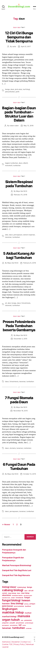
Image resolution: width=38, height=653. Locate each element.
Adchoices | (7, 642)
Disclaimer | (16, 642)
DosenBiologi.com (16, 637)
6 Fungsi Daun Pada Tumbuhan (19, 466)
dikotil (25, 163)
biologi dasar (9, 587)
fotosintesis (26, 303)
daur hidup (25, 593)
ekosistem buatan (17, 595)
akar (6, 235)
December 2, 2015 (20, 339)
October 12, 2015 (29, 474)
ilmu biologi (17, 603)
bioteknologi (21, 587)
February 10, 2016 (20, 195)
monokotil (8, 165)
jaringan (32, 604)
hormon (6, 603)
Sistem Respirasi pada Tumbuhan (19, 184)
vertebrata (28, 628)
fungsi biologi (11, 600)
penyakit (12, 623)
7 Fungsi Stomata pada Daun (19, 400)
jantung (26, 604)
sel (20, 625)
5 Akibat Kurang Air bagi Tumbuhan (19, 255)
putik (17, 92)
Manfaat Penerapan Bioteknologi (16, 565)
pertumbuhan (14, 625)
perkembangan (29, 623)
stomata (13, 448)
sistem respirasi (29, 235)
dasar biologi (12, 593)
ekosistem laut (6, 597)
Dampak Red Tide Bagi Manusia (16, 575)
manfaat (28, 613)
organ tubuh (11, 619)
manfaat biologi (9, 616)
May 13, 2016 (28, 126)
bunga (7, 89)
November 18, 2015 (20, 411)
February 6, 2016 (29, 263)
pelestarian (28, 620)
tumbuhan (17, 165)
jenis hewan (7, 606)
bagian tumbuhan (11, 163)
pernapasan (18, 235)
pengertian (5, 623)
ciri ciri (30, 591)
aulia (14, 46)
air (6, 303)
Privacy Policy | (20, 644)
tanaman (8, 237)
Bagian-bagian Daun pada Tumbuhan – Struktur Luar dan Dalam (19, 114)
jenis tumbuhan (19, 606)
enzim (13, 597)
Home (14, 27)
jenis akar (18, 89)
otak (22, 620)
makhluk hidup (13, 612)
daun (19, 27)
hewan (26, 600)
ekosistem (6, 595)
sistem (24, 625)
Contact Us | (26, 642)
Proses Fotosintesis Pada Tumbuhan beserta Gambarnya (19, 325)
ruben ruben (14, 126)
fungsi (27, 597)
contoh (4, 593)
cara (25, 590)
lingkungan (9, 608)
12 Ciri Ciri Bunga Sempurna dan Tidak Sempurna (19, 37)
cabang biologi (12, 590)
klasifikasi (28, 606)
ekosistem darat (28, 595)
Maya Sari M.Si (21, 191)
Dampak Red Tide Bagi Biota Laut (16, 570)
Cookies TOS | (8, 644)
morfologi (26, 89)
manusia (24, 616)
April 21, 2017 (26, 46)
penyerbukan (10, 92)
